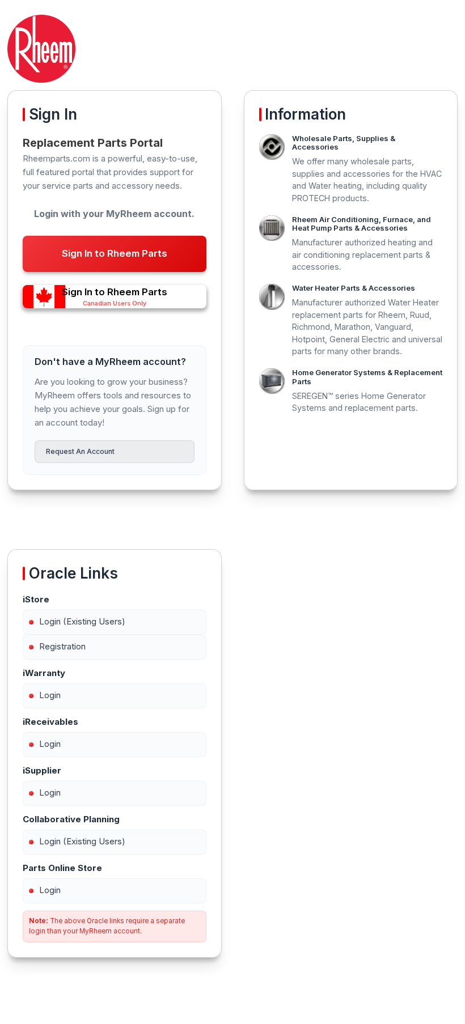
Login (50, 695)
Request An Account (80, 451)
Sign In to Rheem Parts (114, 253)
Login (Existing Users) (82, 621)
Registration (62, 646)
